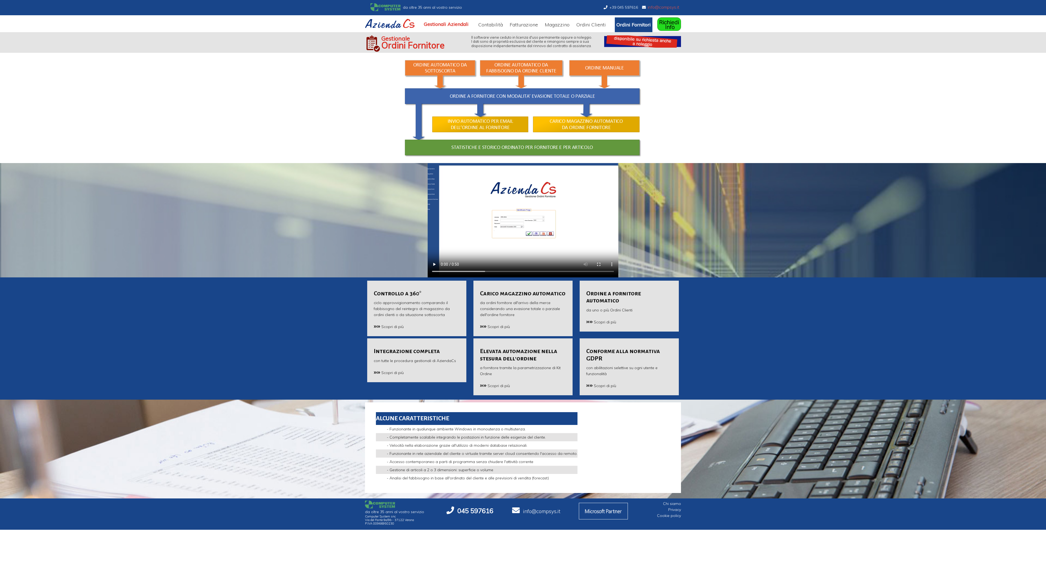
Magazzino (557, 25)
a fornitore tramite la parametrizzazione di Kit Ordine (520, 362)
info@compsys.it (663, 7)
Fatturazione (524, 25)
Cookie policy (669, 515)
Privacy (674, 509)
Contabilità (490, 25)
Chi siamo (672, 503)
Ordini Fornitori (633, 25)
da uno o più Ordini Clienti (613, 301)
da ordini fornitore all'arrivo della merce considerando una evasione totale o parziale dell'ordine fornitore (522, 303)
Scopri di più (392, 326)
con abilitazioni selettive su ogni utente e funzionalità (623, 362)
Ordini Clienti (591, 25)
